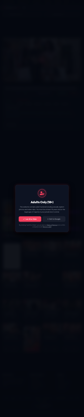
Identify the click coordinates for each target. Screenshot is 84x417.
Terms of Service (52, 225)
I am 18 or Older (31, 219)
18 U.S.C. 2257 (47, 227)
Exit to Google (54, 219)
